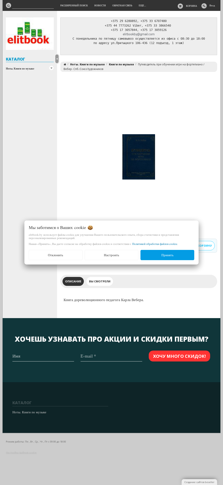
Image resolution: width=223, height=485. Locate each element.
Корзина (191, 5)
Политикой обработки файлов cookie (154, 244)
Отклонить (55, 255)
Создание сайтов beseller (199, 482)
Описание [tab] (73, 281)
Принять (167, 255)
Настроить (111, 255)
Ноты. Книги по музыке (20, 68)
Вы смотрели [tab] (99, 281)
